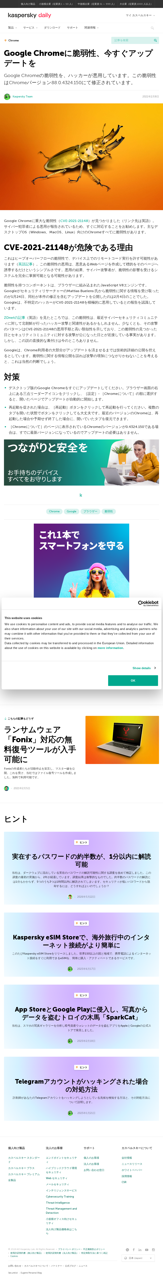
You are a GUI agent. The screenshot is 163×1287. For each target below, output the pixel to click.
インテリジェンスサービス (61, 1190)
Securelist (13, 1273)
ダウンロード (52, 27)
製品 (11, 27)
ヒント (83, 842)
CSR (124, 1182)
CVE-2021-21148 (74, 221)
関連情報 (90, 27)
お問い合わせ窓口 (94, 1170)
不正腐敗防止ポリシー (94, 1249)
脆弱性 (109, 511)
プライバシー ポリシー (69, 1249)
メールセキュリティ (57, 1184)
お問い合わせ (14, 1266)
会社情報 (127, 1157)
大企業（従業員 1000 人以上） (136, 4)
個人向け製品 (28, 4)
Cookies (14, 1256)
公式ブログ (70, 1266)
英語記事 (25, 264)
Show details (142, 668)
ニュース (83, 1266)
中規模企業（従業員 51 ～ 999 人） (97, 4)
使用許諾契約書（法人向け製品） (62, 1253)
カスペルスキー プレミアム (24, 1174)
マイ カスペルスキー (139, 15)
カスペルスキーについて (137, 1148)
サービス (28, 27)
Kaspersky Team (23, 96)
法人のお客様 (54, 1148)
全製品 (12, 1180)
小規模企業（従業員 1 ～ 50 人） (56, 4)
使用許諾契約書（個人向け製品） (26, 1253)
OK (133, 680)
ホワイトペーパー (132, 1170)
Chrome (13, 40)
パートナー (56, 1266)
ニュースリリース (132, 1163)
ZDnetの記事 (14, 317)
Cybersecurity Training (60, 1196)
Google (71, 511)
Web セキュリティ (57, 1178)
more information (110, 648)
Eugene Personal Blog (31, 1273)
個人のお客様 (91, 1157)
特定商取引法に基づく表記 (94, 1253)
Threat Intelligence (58, 1202)
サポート (72, 27)
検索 (155, 40)
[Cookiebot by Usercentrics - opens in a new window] (141, 603)
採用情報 (127, 1176)
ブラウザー (90, 511)
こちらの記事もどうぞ (21, 718)
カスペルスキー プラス (21, 1168)
